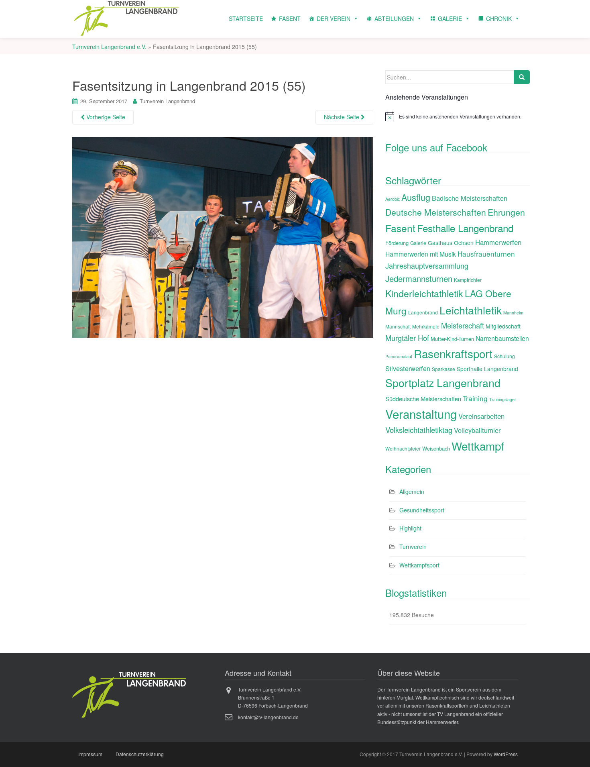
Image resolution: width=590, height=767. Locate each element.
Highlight (410, 528)
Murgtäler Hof (407, 338)
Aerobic (392, 199)
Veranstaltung (421, 413)
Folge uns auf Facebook (436, 147)
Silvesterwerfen (407, 368)
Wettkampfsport (419, 565)
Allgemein (411, 492)
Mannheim (513, 313)
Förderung (397, 243)
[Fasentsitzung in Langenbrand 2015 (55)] (222, 236)
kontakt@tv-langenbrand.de (268, 717)
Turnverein (413, 547)
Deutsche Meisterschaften (435, 212)
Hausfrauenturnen (486, 254)
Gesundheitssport (421, 510)
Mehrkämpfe (425, 326)
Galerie (418, 242)
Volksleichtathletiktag (418, 429)
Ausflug (415, 197)
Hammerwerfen (498, 242)
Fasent (400, 228)
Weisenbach (436, 448)
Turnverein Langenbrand (167, 101)
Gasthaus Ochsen (451, 243)
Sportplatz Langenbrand (442, 382)
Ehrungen (506, 212)
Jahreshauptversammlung (426, 265)
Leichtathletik (470, 309)
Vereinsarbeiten (481, 416)
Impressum (90, 754)
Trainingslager (502, 399)
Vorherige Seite (105, 117)
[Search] (522, 77)
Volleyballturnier (477, 430)
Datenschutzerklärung (140, 754)
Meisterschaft (462, 325)
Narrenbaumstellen (502, 338)
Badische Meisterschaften (469, 198)
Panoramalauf (398, 356)
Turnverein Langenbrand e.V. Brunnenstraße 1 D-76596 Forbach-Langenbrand (273, 697)
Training (475, 398)
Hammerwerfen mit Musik (420, 253)
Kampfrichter (468, 279)
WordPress (506, 754)
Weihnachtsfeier (403, 448)
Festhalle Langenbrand (465, 228)
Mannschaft (398, 326)
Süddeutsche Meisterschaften (423, 398)
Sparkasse (443, 368)
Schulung (504, 356)
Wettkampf (478, 446)
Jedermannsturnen (418, 278)
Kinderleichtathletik (424, 293)
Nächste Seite (342, 117)
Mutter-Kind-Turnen (452, 339)
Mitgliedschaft (503, 326)
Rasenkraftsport (453, 353)
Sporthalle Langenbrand (487, 369)
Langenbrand (423, 312)
